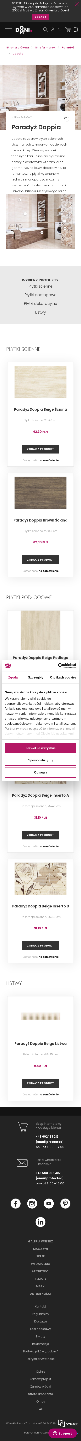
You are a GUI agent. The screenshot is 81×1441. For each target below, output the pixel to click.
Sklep (40, 1256)
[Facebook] (16, 1207)
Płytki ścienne (40, 286)
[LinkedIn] (40, 1226)
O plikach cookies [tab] (63, 677)
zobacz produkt (40, 449)
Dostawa (40, 1321)
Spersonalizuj (38, 760)
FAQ (40, 1409)
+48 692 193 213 (47, 1137)
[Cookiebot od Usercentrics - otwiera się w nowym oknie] (58, 666)
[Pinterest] (65, 1207)
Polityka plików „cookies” (40, 1351)
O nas (40, 1401)
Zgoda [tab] (13, 677)
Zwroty (40, 1336)
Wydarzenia (40, 1264)
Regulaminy (40, 1314)
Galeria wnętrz (40, 1241)
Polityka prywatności (40, 1359)
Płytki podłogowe (40, 295)
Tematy (40, 1279)
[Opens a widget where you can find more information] (62, 1434)
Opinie (40, 1371)
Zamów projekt (40, 1379)
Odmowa (40, 772)
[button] (62, 198)
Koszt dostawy (40, 1329)
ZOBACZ (40, 17)
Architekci (40, 1271)
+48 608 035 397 (48, 1173)
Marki (40, 1286)
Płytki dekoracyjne (40, 303)
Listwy (40, 312)
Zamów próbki (40, 1386)
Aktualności (40, 1294)
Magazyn (40, 1249)
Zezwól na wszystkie (40, 748)
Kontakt (40, 1306)
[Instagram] (32, 1207)
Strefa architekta (40, 1394)
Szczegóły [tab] (35, 677)
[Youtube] (49, 1207)
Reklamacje (40, 1344)
